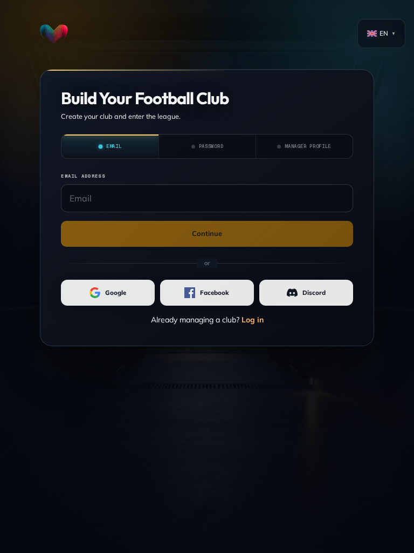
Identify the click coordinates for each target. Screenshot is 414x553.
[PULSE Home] (54, 33)
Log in (253, 320)
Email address (83, 176)
